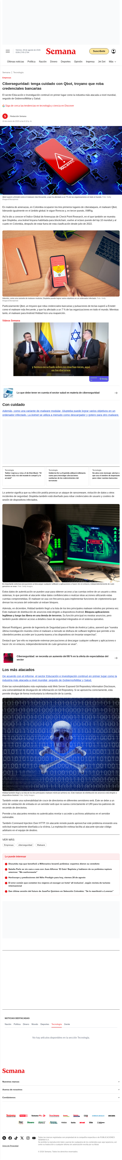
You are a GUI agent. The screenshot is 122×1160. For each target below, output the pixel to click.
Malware (41, 845)
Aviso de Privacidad (13, 1146)
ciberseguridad (25, 845)
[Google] (4, 1138)
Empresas (9, 845)
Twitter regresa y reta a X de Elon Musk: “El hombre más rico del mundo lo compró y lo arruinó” (23, 475)
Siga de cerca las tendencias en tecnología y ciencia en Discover (39, 105)
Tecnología (18, 72)
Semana (6, 72)
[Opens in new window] (10, 1138)
